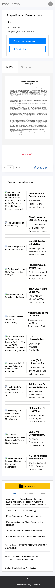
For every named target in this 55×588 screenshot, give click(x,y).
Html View (10, 67)
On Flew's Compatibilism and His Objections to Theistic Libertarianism (36, 433)
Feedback (36, 585)
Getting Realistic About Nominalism (20, 567)
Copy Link (41, 167)
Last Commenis (28, 493)
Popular (43, 493)
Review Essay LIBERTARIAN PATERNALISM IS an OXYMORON (27, 546)
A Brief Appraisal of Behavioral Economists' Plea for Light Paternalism (38, 457)
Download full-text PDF (26, 41)
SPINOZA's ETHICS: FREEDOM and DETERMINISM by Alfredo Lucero (21, 558)
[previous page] (5, 167)
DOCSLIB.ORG (11, 4)
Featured (12, 493)
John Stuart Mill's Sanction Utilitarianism (38, 290)
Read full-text (22, 49)
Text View (26, 67)
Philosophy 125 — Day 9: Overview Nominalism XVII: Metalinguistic (38, 409)
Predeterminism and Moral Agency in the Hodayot (37, 266)
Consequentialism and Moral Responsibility (38, 314)
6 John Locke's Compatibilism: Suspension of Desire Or (37, 385)
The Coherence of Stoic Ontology (38, 219)
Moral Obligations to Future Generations (38, 242)
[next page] (19, 167)
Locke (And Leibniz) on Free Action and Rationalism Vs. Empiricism (37, 362)
